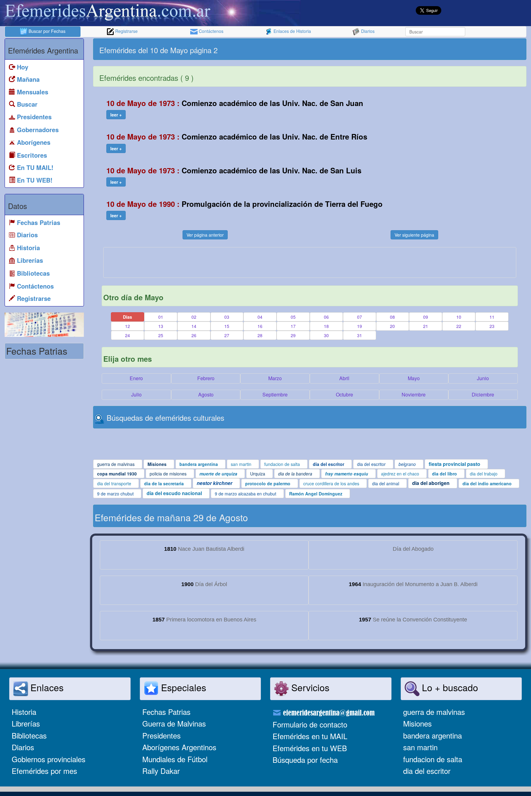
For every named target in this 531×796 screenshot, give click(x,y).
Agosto (206, 394)
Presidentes (161, 735)
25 (160, 335)
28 (260, 335)
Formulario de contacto (310, 724)
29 (293, 335)
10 (458, 317)
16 (260, 326)
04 (260, 317)
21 (425, 326)
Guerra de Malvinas (174, 723)
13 (160, 326)
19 (359, 326)
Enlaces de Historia (291, 31)
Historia (24, 711)
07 (359, 317)
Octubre (344, 394)
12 (127, 326)
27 (226, 335)
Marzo (275, 378)
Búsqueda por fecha (305, 759)
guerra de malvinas (434, 711)
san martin (420, 747)
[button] (116, 114)
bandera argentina (432, 735)
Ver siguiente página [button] (414, 235)
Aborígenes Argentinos (179, 747)
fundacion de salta (432, 759)
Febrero (205, 378)
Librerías (26, 723)
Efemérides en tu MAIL (310, 736)
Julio (136, 394)
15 (226, 326)
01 (160, 317)
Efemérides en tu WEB (310, 748)
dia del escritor (426, 770)
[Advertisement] (417, 49)
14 (193, 326)
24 (127, 335)
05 (293, 317)
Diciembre (483, 394)
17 (293, 326)
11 (492, 317)
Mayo (414, 378)
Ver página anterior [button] (205, 235)
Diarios (367, 31)
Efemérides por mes (44, 770)
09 (425, 317)
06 (326, 317)
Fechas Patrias (166, 711)
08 (392, 317)
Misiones (417, 723)
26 (193, 335)
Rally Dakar (161, 770)
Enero (136, 378)
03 (226, 317)
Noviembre (414, 394)
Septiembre (275, 394)
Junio (483, 378)
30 (326, 335)
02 (193, 317)
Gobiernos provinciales (48, 759)
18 (326, 326)
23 (492, 326)
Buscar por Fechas (46, 31)
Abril (344, 378)
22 (458, 326)
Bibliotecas (29, 735)
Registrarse (126, 31)
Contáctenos (210, 31)
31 (359, 335)
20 (392, 326)
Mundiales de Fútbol (174, 759)
